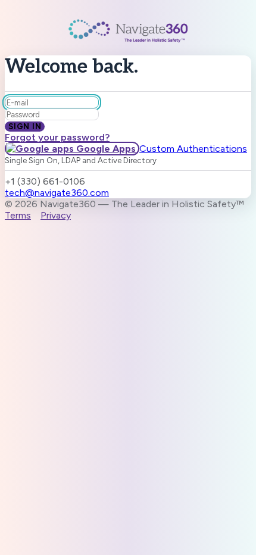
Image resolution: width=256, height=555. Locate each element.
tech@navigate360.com (57, 192)
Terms (18, 215)
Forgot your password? (57, 137)
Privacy (55, 215)
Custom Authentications (193, 148)
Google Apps (106, 148)
